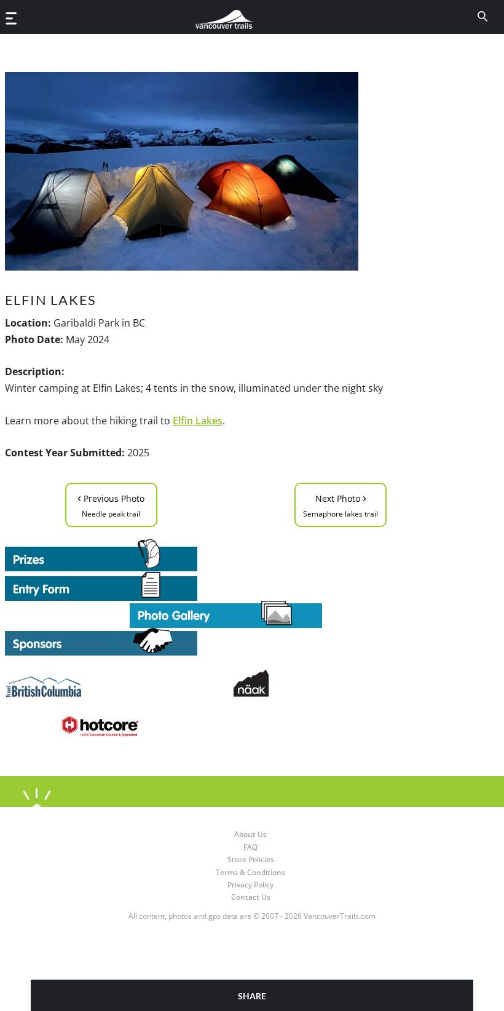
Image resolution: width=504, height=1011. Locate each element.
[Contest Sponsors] (226, 642)
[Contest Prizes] (226, 555)
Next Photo (340, 504)
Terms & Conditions (250, 872)
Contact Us (250, 897)
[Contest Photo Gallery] (226, 613)
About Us (250, 834)
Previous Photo (110, 504)
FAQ (250, 847)
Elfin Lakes (197, 420)
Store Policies (250, 859)
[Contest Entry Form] (226, 586)
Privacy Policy (250, 884)
